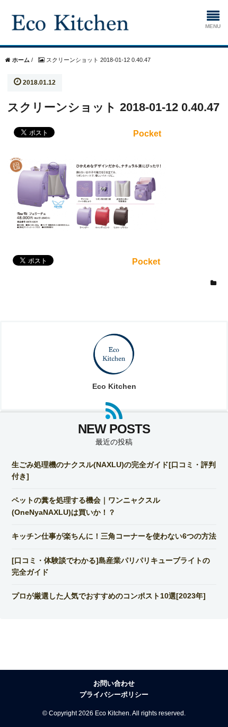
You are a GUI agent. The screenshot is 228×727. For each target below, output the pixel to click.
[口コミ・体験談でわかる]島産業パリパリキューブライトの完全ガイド (111, 566)
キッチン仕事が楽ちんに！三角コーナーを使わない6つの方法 (114, 536)
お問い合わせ (114, 683)
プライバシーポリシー (114, 694)
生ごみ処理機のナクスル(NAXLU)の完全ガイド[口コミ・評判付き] (114, 470)
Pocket (147, 133)
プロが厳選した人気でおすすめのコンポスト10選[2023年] (109, 596)
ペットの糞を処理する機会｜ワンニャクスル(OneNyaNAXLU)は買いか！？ (86, 506)
